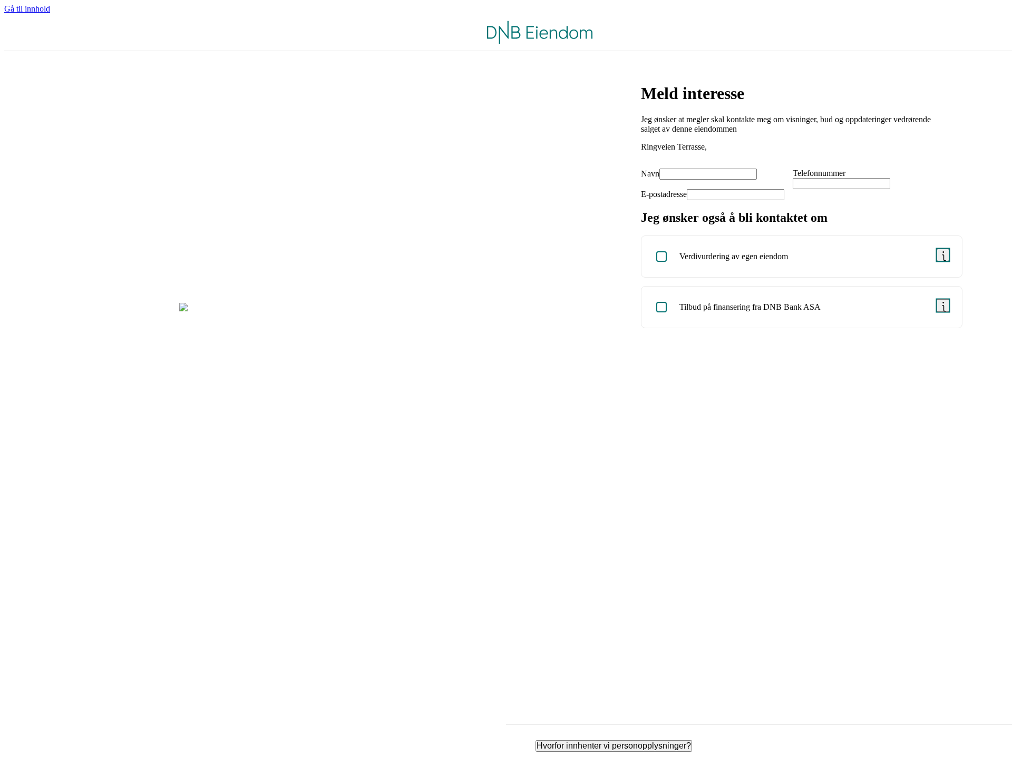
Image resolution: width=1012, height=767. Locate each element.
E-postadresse (664, 194)
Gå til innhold (27, 8)
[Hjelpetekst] (943, 255)
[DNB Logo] (539, 32)
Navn (650, 173)
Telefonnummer (819, 173)
